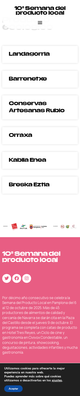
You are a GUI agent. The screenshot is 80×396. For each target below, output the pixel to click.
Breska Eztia (29, 184)
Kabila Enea (27, 160)
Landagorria (29, 53)
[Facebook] (16, 278)
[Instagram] (26, 278)
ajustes (57, 380)
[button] (40, 22)
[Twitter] (6, 278)
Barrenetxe (28, 78)
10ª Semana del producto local (40, 10)
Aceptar (13, 388)
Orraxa (20, 135)
